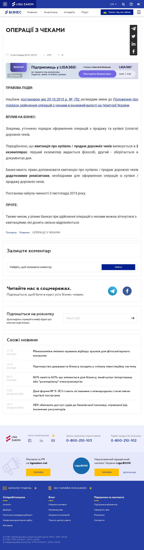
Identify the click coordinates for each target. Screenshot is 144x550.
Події (84, 12)
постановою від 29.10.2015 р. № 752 (51, 99)
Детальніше (129, 472)
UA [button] (112, 4)
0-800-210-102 (123, 440)
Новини (32, 12)
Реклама (7, 525)
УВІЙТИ (118, 267)
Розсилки (99, 515)
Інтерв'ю (69, 12)
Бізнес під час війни (119, 12)
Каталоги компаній (59, 515)
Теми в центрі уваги (60, 520)
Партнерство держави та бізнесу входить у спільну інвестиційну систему (84, 366)
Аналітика (50, 12)
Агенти (7, 504)
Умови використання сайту (17, 520)
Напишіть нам (101, 509)
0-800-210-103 (79, 440)
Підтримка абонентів (105, 504)
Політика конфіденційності (17, 515)
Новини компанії (58, 504)
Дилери (7, 509)
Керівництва (56, 509)
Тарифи (38, 472)
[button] (5, 4)
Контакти (99, 520)
